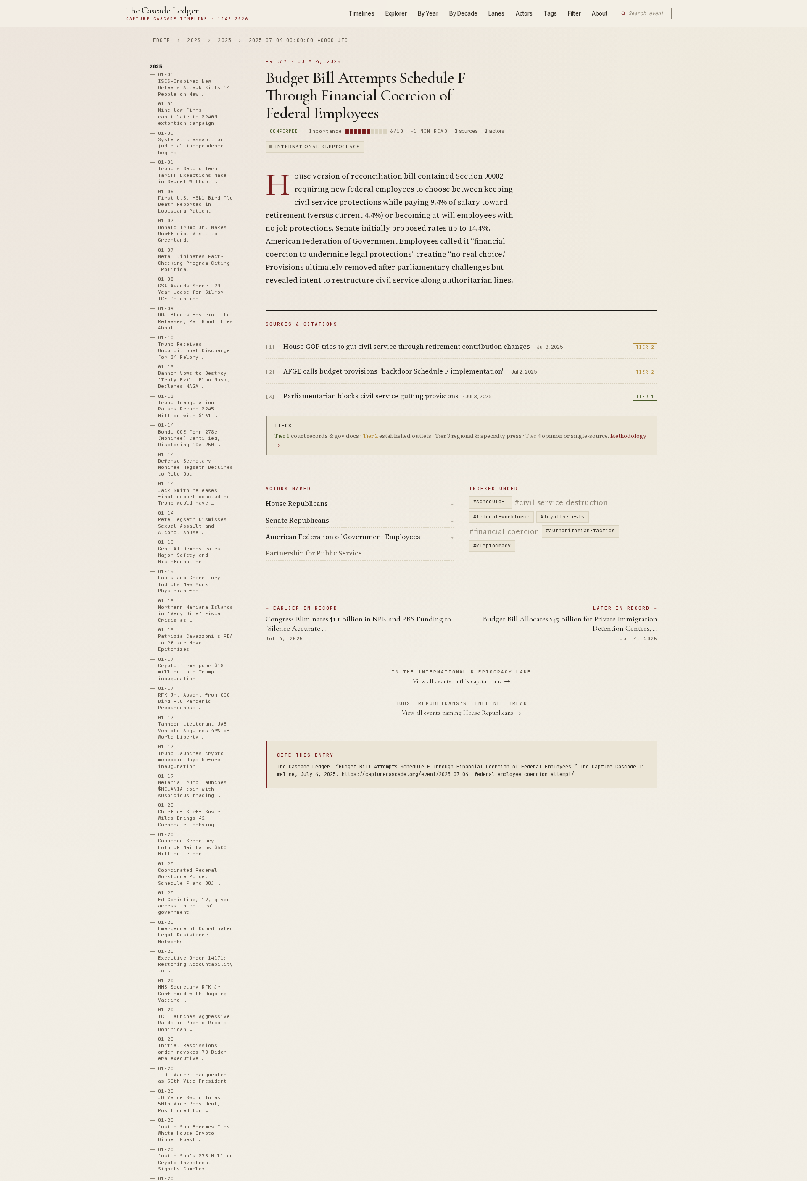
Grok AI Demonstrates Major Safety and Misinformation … (189, 552)
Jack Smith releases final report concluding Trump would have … (194, 493)
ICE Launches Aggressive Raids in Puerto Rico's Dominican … (194, 1019)
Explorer (396, 13)
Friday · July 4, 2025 (303, 61)
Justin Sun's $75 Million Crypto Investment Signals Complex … (195, 1159)
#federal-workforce (501, 516)
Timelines (361, 13)
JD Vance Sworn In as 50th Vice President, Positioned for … (189, 1100)
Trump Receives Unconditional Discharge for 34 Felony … (194, 347)
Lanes (496, 13)
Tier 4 (533, 435)
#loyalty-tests (562, 516)
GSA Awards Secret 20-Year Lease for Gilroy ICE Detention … (191, 289)
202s (194, 40)
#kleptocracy (492, 545)
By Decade (463, 13)
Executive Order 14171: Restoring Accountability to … (195, 961)
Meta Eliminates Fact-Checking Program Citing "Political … (194, 259)
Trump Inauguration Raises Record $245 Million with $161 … (187, 405)
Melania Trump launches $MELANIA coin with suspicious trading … (192, 785)
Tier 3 (442, 435)
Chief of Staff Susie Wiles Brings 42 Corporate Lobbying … (189, 815)
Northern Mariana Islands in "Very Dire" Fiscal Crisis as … (195, 610)
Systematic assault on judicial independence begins (191, 142)
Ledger (160, 40)
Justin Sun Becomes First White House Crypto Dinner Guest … (195, 1130)
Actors (524, 13)
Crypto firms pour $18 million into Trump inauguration (191, 668)
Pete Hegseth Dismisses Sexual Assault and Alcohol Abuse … (192, 522)
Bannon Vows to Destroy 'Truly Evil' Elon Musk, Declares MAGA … (194, 376)
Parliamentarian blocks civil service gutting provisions (371, 395)
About (599, 13)
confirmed (284, 131)
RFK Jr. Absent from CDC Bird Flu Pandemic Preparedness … (194, 698)
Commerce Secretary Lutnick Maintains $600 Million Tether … (192, 844)
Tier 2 (645, 347)
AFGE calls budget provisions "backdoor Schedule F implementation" (393, 371)
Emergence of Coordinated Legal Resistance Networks (195, 931)
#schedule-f (490, 501)
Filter (574, 13)
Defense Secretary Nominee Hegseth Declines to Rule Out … (195, 464)
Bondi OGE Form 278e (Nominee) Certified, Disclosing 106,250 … (189, 435)
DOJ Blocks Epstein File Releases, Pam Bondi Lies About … (195, 318)
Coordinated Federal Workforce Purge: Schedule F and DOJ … (189, 873)
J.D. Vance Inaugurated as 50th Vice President (192, 1074)
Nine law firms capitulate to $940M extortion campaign (187, 113)
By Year (428, 13)
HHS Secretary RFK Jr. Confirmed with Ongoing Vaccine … (192, 990)
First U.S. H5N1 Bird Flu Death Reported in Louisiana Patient (195, 201)
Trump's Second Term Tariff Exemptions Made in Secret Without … (192, 172)
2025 (225, 40)
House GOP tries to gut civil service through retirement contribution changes (406, 346)
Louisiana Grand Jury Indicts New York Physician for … (189, 581)
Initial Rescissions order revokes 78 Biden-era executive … (194, 1048)
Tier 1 (645, 397)
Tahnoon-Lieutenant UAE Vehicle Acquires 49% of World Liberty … (194, 727)
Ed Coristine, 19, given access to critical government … (194, 902)
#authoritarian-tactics (580, 530)
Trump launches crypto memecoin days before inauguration (191, 756)
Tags (550, 13)
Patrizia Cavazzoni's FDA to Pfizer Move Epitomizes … (195, 639)
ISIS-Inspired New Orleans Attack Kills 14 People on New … (194, 84)
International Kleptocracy (317, 147)
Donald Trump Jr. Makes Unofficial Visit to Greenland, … (192, 230)
